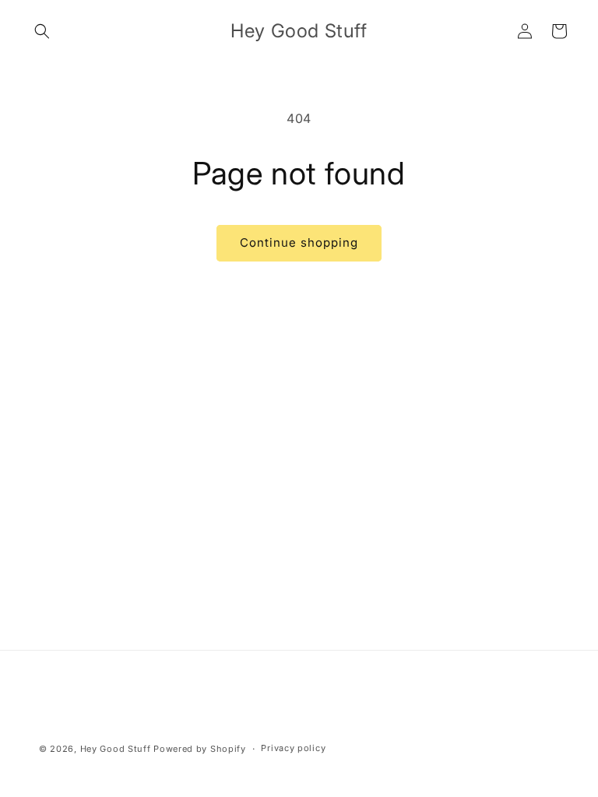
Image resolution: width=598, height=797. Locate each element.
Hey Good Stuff (115, 748)
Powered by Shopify (199, 748)
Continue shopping (299, 242)
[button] (42, 31)
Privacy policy (293, 748)
